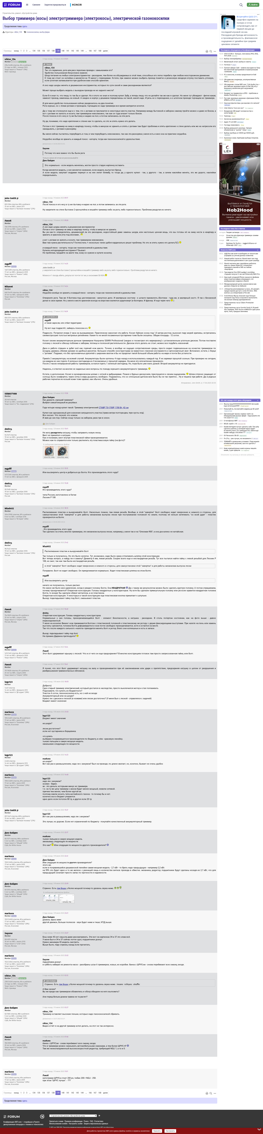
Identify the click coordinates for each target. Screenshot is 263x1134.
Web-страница (10, 72)
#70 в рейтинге (25, 515)
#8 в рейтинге (24, 270)
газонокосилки (33, 32)
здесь (24, 26)
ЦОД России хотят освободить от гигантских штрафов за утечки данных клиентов (241, 255)
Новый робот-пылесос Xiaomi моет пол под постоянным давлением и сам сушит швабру (241, 259)
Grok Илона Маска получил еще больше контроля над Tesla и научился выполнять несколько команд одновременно (240, 298)
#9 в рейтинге (25, 718)
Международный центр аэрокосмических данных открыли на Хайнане (240, 285)
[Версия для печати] (207, 51)
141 (67, 51)
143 (77, 51)
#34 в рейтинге (25, 65)
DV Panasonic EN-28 (231, 435)
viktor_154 (18, 32)
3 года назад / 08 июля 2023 (55, 682)
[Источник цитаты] (44, 64)
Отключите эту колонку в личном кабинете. (237, 455)
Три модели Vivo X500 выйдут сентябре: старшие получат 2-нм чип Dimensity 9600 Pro (242, 273)
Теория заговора (232, 232)
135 (38, 51)
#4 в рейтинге (25, 292)
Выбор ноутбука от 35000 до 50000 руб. (239, 133)
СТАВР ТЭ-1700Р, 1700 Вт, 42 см (113, 407)
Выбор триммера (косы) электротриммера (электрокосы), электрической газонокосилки (86, 18)
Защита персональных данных (96, 1123)
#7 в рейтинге (23, 227)
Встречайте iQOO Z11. (247, 16)
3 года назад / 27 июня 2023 (55, 609)
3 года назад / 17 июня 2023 (55, 311)
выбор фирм (45, 32)
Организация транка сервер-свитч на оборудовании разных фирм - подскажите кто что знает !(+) (242, 416)
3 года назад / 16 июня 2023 (55, 59)
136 (43, 51)
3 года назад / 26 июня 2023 (55, 429)
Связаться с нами (56, 1121)
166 (90, 51)
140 (63, 51)
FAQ (91, 1121)
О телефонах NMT (231, 421)
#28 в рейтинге (24, 204)
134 (33, 51)
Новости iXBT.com (228, 250)
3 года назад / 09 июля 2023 (55, 755)
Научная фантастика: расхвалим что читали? (241, 103)
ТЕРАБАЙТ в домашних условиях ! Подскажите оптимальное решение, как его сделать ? (241, 442)
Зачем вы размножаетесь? (234, 119)
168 (99, 51)
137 (48, 51)
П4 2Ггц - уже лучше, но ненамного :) (238, 438)
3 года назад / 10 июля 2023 (55, 975)
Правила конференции (73, 1121)
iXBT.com (53, 1127)
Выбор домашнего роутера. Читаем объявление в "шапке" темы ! (238, 129)
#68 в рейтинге (23, 839)
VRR (227, 240)
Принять (157, 1131)
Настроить (170, 1131)
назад (16, 51)
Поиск (86, 1121)
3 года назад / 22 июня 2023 (55, 393)
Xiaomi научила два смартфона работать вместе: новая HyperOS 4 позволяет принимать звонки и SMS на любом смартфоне (240, 266)
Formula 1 (227, 65)
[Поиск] (241, 4)
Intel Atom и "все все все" (234, 108)
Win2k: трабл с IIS (230, 424)
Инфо (213, 59)
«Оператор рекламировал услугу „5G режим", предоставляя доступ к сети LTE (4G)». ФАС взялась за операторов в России (242, 291)
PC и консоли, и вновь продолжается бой (240, 75)
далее (105, 51)
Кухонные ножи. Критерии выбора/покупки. (241, 138)
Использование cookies (58, 1123)
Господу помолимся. (232, 125)
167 (95, 51)
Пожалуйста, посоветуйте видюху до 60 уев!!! (241, 409)
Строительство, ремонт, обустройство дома (20, 13)
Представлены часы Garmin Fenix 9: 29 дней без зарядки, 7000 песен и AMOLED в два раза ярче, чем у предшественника (242, 309)
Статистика (98, 1121)
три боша (61, 888)
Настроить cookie (75, 1123)
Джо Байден (50, 424)
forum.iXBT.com (101, 1127)
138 (53, 51)
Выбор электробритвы (232, 59)
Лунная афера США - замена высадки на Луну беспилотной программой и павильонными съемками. (242, 70)
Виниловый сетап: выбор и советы (237, 62)
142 (72, 51)
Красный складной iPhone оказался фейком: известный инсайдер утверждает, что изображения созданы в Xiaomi (241, 279)
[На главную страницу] (12, 5)
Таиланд (227, 116)
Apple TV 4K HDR (230, 122)
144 (82, 51)
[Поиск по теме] (211, 51)
